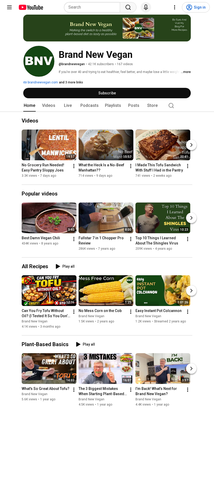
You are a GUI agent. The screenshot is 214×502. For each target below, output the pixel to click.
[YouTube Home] (31, 7)
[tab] (29, 105)
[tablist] (107, 105)
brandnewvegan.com (42, 82)
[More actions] (74, 166)
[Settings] (174, 7)
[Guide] (9, 7)
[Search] (128, 7)
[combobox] (93, 7)
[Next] (191, 145)
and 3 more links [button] (71, 82)
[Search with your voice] (146, 7)
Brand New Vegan (34, 321)
